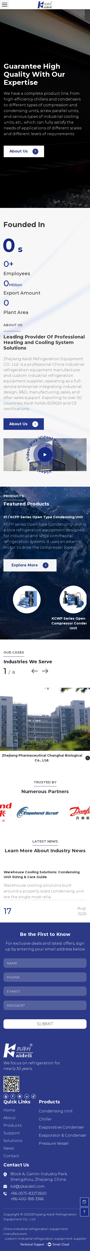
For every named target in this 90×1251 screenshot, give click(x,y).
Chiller (45, 1114)
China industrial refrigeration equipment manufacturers (35, 1226)
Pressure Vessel (54, 1138)
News (8, 1143)
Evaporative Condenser (61, 1122)
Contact (11, 1151)
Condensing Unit (56, 1106)
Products (12, 1120)
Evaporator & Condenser (63, 1130)
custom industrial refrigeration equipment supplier (45, 1234)
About (9, 1113)
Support (11, 1128)
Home (9, 1105)
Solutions (12, 1136)
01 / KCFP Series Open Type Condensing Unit (43, 517)
